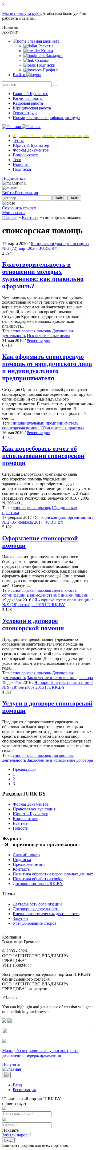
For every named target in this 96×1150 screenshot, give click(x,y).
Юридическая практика (62, 428)
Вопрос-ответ (25, 155)
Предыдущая (24, 769)
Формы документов (31, 150)
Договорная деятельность (36, 909)
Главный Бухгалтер (30, 93)
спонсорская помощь (32, 331)
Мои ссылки (13, 212)
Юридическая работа (32, 108)
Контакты (22, 869)
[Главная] (21, 126)
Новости (21, 164)
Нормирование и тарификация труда (46, 117)
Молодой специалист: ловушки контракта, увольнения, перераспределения (40, 1053)
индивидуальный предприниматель (45, 423)
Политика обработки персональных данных (53, 874)
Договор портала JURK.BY (38, 883)
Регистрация (26, 192)
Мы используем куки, (22, 13)
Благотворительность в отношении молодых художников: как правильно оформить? (42, 275)
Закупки (20, 918)
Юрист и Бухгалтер (30, 813)
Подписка (22, 169)
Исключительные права (48, 335)
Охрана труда (25, 113)
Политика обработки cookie (38, 878)
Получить (11, 1064)
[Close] (6, 1075)
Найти (59, 198)
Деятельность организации (37, 904)
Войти (8, 192)
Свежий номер (26, 855)
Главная (9, 217)
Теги (17, 159)
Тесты (18, 140)
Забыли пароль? (16, 1135)
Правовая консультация (34, 809)
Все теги (30, 217)
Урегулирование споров (35, 923)
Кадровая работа (28, 103)
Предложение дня (29, 864)
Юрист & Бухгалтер (31, 145)
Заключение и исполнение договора (60, 677)
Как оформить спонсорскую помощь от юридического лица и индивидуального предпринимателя (47, 367)
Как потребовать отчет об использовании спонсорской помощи (43, 455)
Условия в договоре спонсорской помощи (33, 624)
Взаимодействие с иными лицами (58, 595)
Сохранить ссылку (19, 208)
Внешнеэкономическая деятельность (46, 913)
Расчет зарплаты (28, 98)
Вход (17, 1085)
